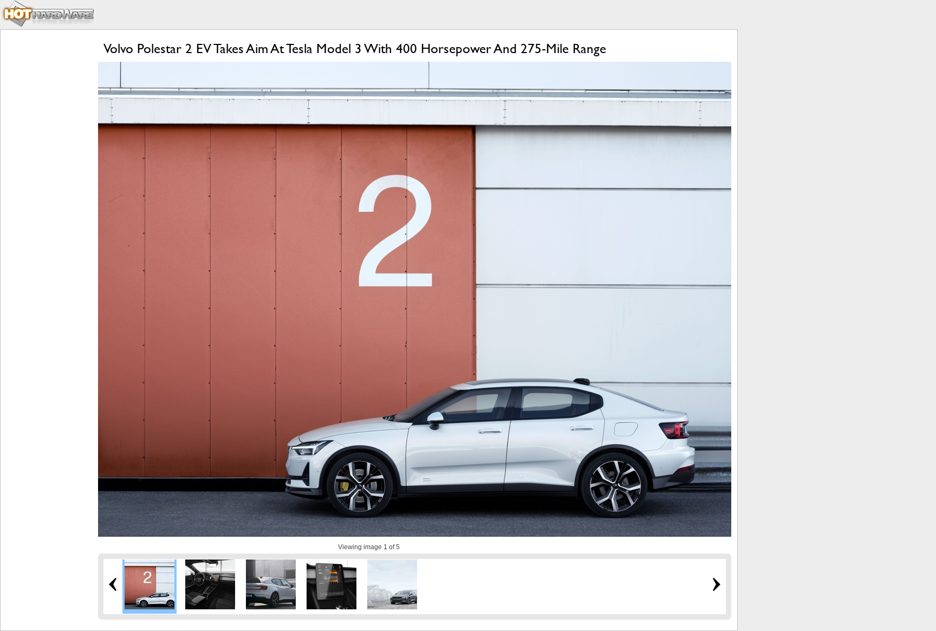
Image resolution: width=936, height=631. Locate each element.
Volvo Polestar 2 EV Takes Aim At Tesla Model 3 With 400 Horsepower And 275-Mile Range (354, 48)
